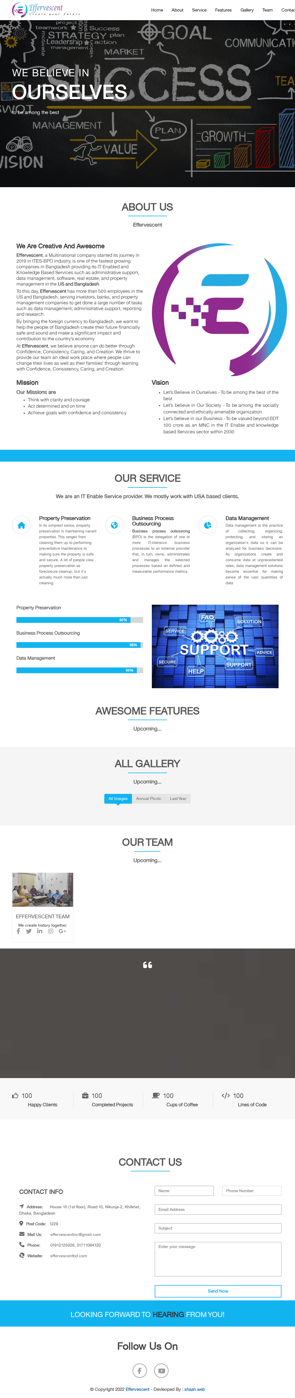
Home (157, 10)
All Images (118, 798)
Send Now (218, 1291)
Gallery (247, 10)
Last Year (178, 798)
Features (223, 10)
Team (267, 10)
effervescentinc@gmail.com (75, 1234)
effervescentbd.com (68, 1255)
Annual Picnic (148, 798)
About (178, 10)
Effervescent (138, 1389)
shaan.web (194, 1389)
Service (199, 10)
